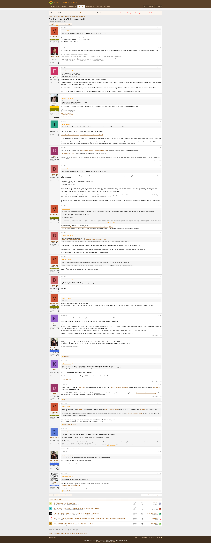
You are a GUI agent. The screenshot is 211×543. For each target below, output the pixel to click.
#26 (160, 147)
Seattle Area (56, 117)
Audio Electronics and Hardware (69, 504)
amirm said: (65, 30)
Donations (99, 6)
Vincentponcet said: (67, 70)
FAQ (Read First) (54, 6)
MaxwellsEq (155, 504)
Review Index (72, 6)
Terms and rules (144, 537)
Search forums (58, 9)
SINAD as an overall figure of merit (65, 503)
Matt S (156, 524)
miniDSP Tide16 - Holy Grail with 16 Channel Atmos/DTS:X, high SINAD (76, 513)
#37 (160, 403)
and (69, 424)
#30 (160, 256)
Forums (81, 6)
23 (65, 24)
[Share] (158, 28)
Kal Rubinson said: (66, 364)
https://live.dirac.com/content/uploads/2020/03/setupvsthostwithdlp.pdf (82, 135)
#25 (160, 121)
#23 (160, 67)
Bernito (55, 509)
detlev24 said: (65, 406)
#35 (160, 360)
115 (87, 514)
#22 (160, 47)
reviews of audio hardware (78, 13)
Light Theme (53, 537)
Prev (52, 24)
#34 (160, 339)
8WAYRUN (113, 541)
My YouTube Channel (66, 116)
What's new (89, 6)
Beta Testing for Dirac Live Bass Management (94, 150)
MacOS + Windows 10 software (119, 387)
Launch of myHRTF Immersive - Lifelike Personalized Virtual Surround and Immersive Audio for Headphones (89, 518)
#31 (160, 276)
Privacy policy (152, 537)
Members (107, 6)
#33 (160, 315)
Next (69, 24)
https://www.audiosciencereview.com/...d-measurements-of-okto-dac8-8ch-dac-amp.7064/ (87, 227)
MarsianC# (56, 514)
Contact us (136, 537)
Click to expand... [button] (111, 222)
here (124, 13)
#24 (160, 95)
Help (158, 537)
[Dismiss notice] (160, 13)
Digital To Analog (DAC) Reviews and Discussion (76, 525)
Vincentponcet (155, 509)
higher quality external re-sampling (146, 393)
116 (89, 514)
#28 (160, 205)
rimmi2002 (56, 525)
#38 (160, 428)
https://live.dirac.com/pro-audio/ (70, 485)
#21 (160, 27)
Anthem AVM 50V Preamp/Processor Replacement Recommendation (76, 508)
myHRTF (55, 519)
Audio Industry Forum (69, 519)
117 (91, 514)
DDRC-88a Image (66, 379)
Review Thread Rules (66, 113)
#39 (160, 451)
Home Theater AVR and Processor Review (73, 509)
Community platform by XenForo (97, 540)
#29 (160, 232)
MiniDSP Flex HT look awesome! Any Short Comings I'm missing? (74, 523)
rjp (54, 504)
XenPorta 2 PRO (99, 541)
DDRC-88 (81, 387)
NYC (58, 357)
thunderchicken (54, 21)
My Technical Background (67, 114)
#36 (160, 385)
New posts (51, 9)
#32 (160, 295)
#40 (160, 473)
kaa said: (64, 432)
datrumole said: (66, 209)
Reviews (64, 6)
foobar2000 (156, 387)
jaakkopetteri (155, 514)
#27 (160, 165)
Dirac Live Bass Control (67, 153)
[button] (93, 6)
